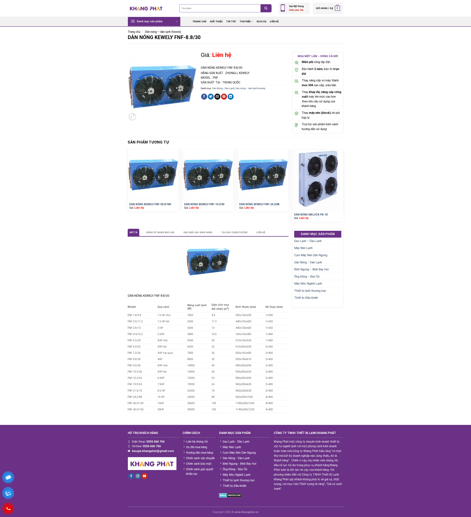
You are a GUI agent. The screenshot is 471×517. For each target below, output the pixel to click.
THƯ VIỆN (245, 21)
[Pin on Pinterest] (224, 97)
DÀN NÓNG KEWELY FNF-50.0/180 (150, 204)
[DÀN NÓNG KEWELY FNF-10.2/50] (208, 174)
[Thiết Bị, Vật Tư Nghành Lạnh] (146, 8)
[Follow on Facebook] (131, 476)
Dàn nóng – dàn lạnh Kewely (163, 32)
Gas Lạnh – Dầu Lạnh (308, 241)
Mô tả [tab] (133, 232)
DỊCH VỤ (261, 21)
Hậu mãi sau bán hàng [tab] (198, 232)
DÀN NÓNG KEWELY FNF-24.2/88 (259, 204)
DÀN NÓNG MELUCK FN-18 (310, 214)
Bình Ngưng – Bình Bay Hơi (311, 269)
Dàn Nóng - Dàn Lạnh (223, 88)
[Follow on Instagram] (138, 476)
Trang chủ (134, 32)
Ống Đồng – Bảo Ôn (307, 276)
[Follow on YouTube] (144, 476)
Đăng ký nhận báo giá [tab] (160, 232)
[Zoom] (132, 116)
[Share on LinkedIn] (231, 97)
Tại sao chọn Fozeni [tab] (234, 232)
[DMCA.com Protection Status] (230, 495)
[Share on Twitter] (211, 97)
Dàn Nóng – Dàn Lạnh (308, 262)
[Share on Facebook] (204, 97)
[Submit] (266, 8)
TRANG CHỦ (199, 21)
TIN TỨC (231, 21)
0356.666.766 (296, 10)
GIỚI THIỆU (216, 21)
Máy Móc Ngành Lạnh (308, 283)
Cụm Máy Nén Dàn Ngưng (310, 255)
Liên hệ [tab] (260, 232)
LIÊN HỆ (274, 21)
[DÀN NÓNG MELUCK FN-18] (317, 179)
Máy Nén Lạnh (303, 248)
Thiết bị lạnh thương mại (310, 290)
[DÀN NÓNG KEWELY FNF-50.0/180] (153, 174)
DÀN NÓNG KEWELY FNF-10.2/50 (204, 204)
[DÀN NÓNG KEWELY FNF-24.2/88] (263, 174)
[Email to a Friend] (217, 97)
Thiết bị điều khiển (306, 297)
